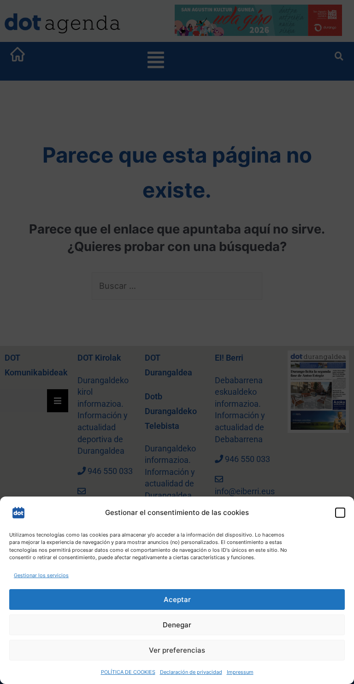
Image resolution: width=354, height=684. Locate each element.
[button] (340, 512)
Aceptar (177, 599)
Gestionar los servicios (41, 575)
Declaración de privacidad (191, 672)
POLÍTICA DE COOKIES (128, 672)
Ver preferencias (177, 650)
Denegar (177, 624)
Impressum (240, 672)
